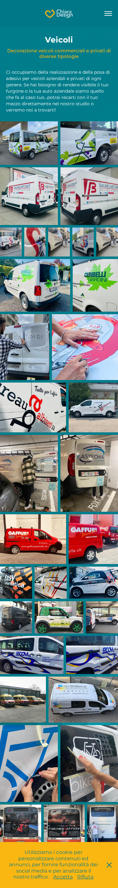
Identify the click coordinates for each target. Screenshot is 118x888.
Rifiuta (85, 877)
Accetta (63, 877)
